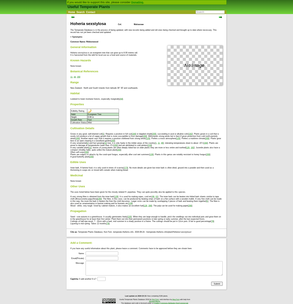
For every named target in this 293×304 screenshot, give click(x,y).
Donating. (137, 2)
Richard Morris (154, 301)
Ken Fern (155, 299)
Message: (80, 263)
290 (99, 199)
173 (125, 168)
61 (157, 196)
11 (71, 77)
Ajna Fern (175, 299)
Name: (81, 253)
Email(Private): (77, 258)
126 (188, 147)
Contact (90, 12)
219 (149, 145)
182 (190, 134)
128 (116, 196)
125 (148, 138)
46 (153, 196)
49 (162, 143)
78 (212, 221)
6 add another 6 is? (83, 279)
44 (75, 77)
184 (134, 134)
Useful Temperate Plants (89, 7)
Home (71, 12)
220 (129, 217)
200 (78, 77)
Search (80, 12)
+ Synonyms (76, 37)
